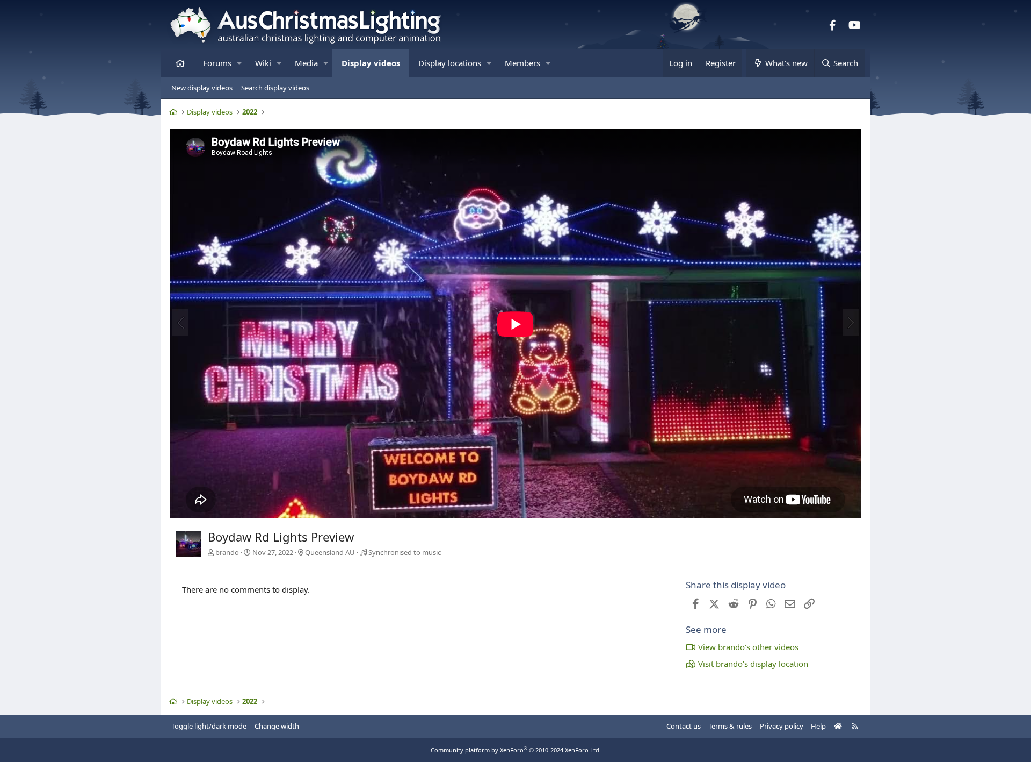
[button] (239, 63)
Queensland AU (330, 552)
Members (522, 63)
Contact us (683, 726)
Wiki (263, 63)
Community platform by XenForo (516, 750)
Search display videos (275, 87)
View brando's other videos (748, 647)
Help (818, 726)
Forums (217, 63)
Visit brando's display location (753, 663)
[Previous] (180, 322)
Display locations (449, 63)
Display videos (371, 63)
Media (306, 63)
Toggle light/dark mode (208, 726)
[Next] (851, 322)
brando (227, 552)
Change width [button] (277, 726)
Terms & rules (730, 726)
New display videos (202, 87)
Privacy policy (781, 726)
